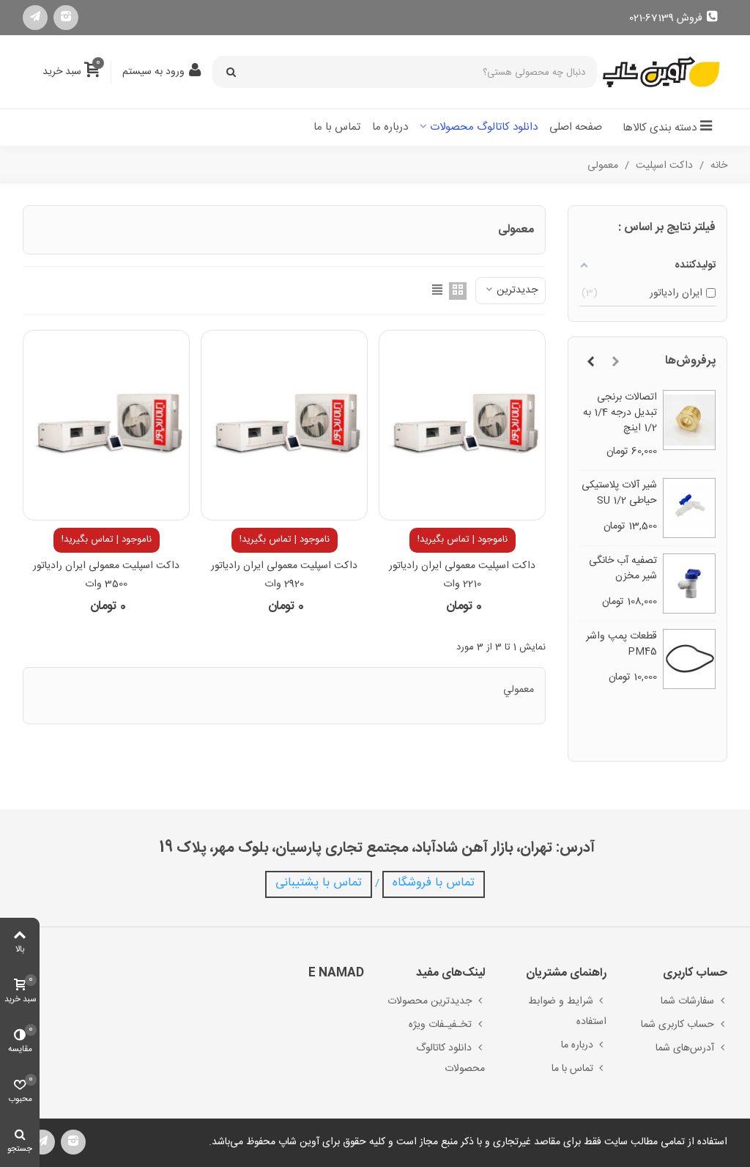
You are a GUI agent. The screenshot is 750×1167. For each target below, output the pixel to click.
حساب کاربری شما (677, 1025)
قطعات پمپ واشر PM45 (621, 644)
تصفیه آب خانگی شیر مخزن (623, 568)
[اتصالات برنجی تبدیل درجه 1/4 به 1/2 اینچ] (690, 420)
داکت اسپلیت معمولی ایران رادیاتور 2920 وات (284, 575)
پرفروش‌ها (690, 361)
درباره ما (390, 127)
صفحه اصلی (575, 127)
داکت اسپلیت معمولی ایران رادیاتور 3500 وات (106, 575)
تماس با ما (336, 127)
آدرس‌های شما (685, 1048)
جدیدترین (516, 290)
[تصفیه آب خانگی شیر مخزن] (690, 583)
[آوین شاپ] (661, 72)
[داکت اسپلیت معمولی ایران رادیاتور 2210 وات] (462, 425)
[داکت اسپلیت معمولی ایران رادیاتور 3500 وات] (106, 425)
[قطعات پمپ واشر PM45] (690, 659)
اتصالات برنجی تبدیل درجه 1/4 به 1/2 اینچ (620, 413)
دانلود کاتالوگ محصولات (484, 127)
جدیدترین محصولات (429, 1001)
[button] (615, 363)
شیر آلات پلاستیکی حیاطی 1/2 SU (619, 493)
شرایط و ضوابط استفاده (567, 1012)
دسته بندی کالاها (660, 128)
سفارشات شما (687, 1001)
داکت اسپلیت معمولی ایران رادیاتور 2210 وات (462, 575)
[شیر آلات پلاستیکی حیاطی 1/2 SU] (690, 508)
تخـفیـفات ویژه (440, 1025)
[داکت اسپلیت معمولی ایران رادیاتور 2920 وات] (284, 425)
